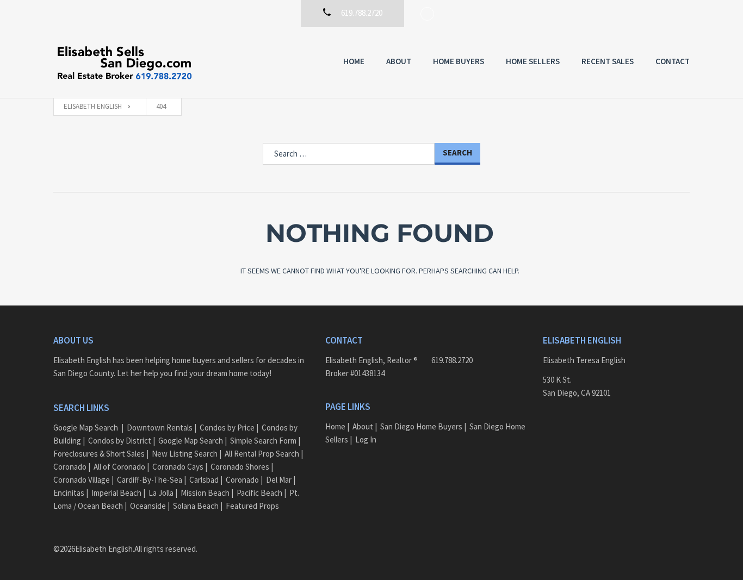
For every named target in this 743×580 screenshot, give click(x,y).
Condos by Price (227, 427)
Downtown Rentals (160, 427)
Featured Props (252, 506)
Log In (365, 439)
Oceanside (148, 506)
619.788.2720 (452, 360)
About (398, 61)
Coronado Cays (177, 466)
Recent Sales (607, 61)
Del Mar (279, 480)
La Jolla (161, 493)
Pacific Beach (259, 493)
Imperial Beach (116, 493)
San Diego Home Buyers (421, 426)
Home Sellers (533, 61)
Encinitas (68, 493)
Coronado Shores (239, 466)
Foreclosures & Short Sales (99, 453)
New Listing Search (185, 453)
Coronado (69, 466)
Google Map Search (85, 427)
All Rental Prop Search (262, 453)
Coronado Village (81, 480)
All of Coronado (119, 466)
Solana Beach (196, 506)
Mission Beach (205, 493)
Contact (672, 61)
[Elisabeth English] (124, 62)
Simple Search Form (263, 440)
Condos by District (119, 440)
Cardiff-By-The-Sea (149, 480)
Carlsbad (204, 480)
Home (353, 61)
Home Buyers (458, 61)
